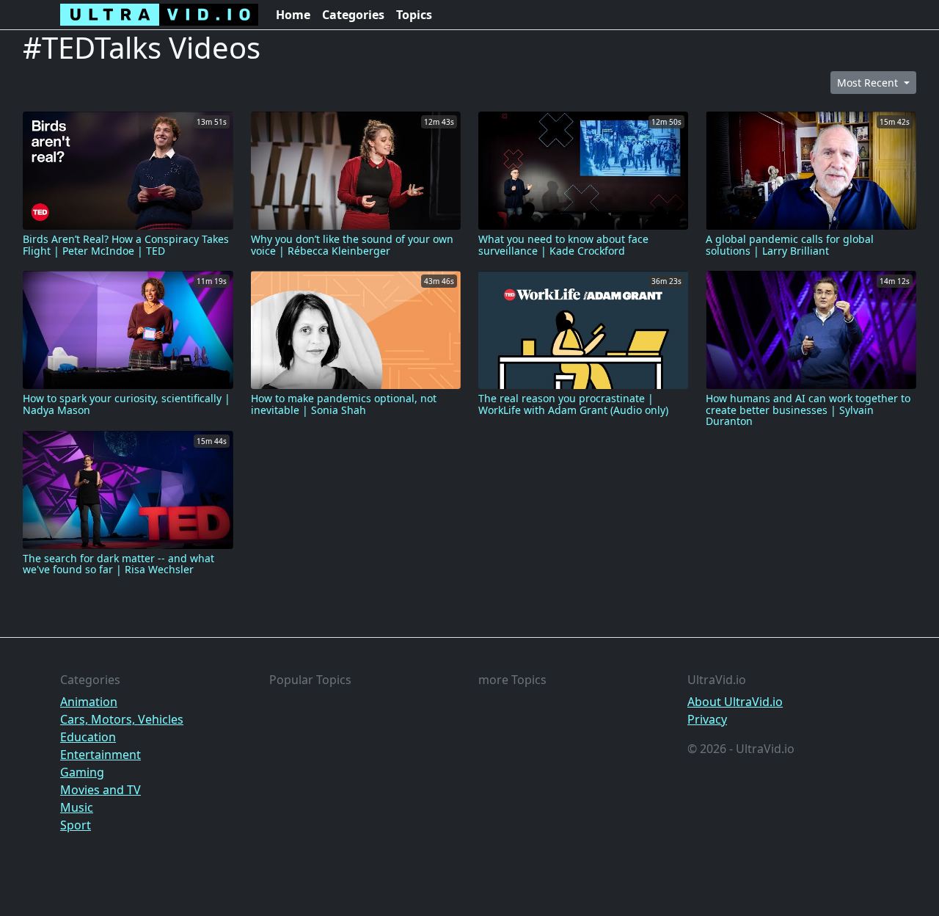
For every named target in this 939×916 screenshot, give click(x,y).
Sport (75, 825)
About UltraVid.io (735, 702)
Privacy (707, 719)
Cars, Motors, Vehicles (121, 719)
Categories (353, 15)
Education (88, 737)
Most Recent (869, 83)
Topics (414, 15)
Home (293, 15)
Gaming (82, 772)
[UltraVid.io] (159, 14)
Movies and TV (100, 790)
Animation (88, 702)
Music (76, 807)
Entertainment (100, 754)
